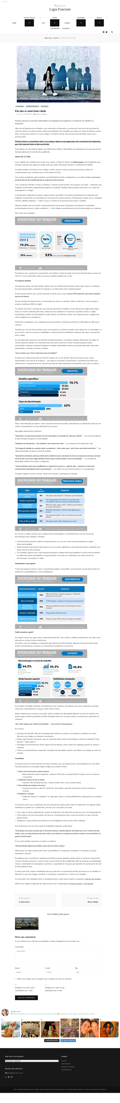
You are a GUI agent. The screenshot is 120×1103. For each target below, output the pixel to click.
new (18, 922)
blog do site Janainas (93, 879)
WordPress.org (66, 1070)
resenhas (23, 922)
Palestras (81, 18)
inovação (27, 919)
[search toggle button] (112, 32)
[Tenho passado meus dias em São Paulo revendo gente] (50, 1028)
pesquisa (44, 106)
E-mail (47, 968)
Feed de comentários (68, 1067)
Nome (17, 968)
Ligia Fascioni (60, 9)
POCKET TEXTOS (29, 18)
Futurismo (20, 919)
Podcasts (66, 28)
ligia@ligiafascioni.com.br (15, 1073)
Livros (54, 18)
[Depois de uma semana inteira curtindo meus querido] (109, 1028)
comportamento (32, 106)
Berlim (99, 18)
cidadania (20, 106)
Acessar (64, 1060)
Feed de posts (65, 1064)
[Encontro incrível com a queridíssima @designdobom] (69, 1028)
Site (76, 968)
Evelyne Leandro (76, 884)
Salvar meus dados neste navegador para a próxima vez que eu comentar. (44, 979)
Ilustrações (55, 28)
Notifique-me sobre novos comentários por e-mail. (25, 989)
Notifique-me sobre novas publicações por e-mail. (54, 989)
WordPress (103, 1089)
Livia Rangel (88, 884)
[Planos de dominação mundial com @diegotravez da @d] (89, 1028)
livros (33, 919)
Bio (43, 23)
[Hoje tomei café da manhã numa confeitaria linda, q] (30, 1028)
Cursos (67, 23)
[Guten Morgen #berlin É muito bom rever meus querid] (10, 1028)
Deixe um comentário (40, 114)
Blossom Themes (84, 1089)
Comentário (19, 947)
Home (14, 23)
